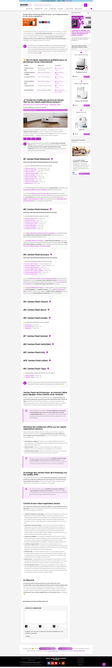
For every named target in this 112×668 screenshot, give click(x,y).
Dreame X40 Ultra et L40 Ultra (35, 240)
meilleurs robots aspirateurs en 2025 (33, 199)
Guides (59, 8)
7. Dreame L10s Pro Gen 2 (31, 223)
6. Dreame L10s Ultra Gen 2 (31, 222)
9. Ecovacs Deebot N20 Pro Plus (32, 272)
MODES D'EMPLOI (81, 660)
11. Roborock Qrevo (29, 180)
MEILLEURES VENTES (80, 662)
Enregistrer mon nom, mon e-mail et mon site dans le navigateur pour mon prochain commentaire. (44, 632)
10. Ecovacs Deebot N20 (30, 274)
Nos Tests (28, 8)
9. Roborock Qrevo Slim (30, 176)
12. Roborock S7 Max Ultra (31, 182)
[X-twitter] (59, 663)
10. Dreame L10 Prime (29, 228)
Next (89, 22)
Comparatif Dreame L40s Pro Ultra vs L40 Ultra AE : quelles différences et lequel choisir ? (81, 33)
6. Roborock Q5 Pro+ (29, 171)
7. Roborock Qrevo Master (31, 173)
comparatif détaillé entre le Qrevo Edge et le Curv (36, 189)
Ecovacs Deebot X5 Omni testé (34, 287)
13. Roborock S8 (28, 183)
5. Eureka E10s (28, 328)
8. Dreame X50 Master (30, 225)
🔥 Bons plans (52, 8)
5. (24, 170)
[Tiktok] (63, 663)
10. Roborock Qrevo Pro (30, 178)
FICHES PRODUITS (80, 658)
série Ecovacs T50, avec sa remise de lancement (44, 278)
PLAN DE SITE (80, 664)
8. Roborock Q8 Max (29, 175)
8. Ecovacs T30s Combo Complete (33, 270)
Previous (73, 22)
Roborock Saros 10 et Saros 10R (40, 193)
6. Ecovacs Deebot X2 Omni (31, 267)
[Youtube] (56, 663)
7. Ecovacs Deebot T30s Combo (32, 269)
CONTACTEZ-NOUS (31, 660)
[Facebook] (48, 663)
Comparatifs (38, 8)
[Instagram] (52, 663)
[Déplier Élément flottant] (104, 664)
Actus (45, 8)
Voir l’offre (69, 1)
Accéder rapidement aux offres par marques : (35, 107)
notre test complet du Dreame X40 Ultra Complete (36, 246)
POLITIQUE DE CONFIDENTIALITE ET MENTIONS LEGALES (31, 658)
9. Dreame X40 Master (30, 227)
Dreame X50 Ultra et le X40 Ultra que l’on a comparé (40, 233)
